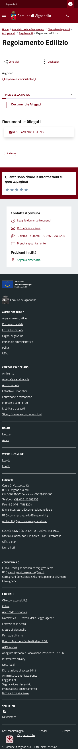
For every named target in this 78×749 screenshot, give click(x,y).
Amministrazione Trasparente (28, 29)
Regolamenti (26, 33)
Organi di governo (12, 336)
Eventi (6, 466)
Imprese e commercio (15, 402)
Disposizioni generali (59, 29)
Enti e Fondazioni (12, 330)
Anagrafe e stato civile (15, 379)
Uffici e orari (9, 541)
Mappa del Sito (26, 735)
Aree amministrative (14, 318)
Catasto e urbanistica (15, 391)
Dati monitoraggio (13, 731)
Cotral (5, 606)
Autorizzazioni (10, 385)
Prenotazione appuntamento (19, 688)
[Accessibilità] (10, 739)
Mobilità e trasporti (13, 408)
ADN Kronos (9, 647)
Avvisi (5, 440)
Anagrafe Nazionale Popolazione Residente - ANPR (33, 653)
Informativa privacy (13, 659)
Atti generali (8, 33)
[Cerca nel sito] (67, 15)
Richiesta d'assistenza (15, 693)
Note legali (8, 664)
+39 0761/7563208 (26, 499)
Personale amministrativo (17, 341)
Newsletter (9, 717)
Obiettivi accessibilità (14, 600)
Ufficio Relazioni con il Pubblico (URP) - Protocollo (31, 536)
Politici (6, 347)
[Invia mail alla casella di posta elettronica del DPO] (32, 568)
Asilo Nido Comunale (14, 612)
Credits (66, 731)
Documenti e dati (12, 324)
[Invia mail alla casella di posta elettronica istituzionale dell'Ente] (31, 509)
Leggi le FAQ (9, 680)
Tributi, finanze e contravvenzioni (22, 414)
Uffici (5, 353)
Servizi (43, 731)
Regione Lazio (11, 4)
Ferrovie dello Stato (14, 623)
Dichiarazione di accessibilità (19, 670)
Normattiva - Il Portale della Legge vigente (28, 618)
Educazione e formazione (17, 397)
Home (5, 29)
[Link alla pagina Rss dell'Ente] (4, 711)
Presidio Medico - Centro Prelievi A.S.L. (25, 641)
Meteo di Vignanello (14, 629)
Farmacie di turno (12, 635)
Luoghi (6, 460)
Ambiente (8, 373)
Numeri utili (9, 547)
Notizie (6, 434)
